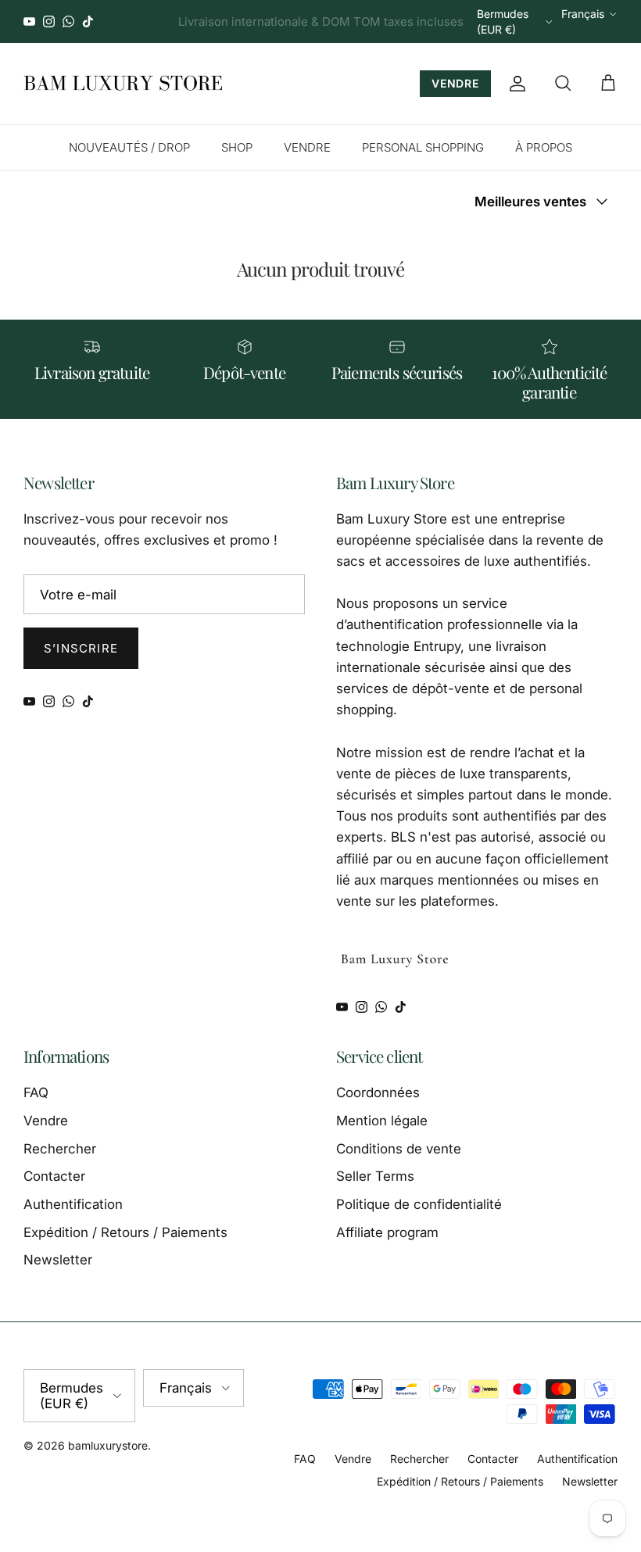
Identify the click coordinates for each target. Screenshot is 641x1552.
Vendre (45, 1120)
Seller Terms (375, 1176)
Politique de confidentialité (419, 1204)
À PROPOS (543, 147)
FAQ (35, 1092)
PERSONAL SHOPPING (423, 147)
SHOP (236, 147)
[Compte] (514, 83)
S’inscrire (81, 648)
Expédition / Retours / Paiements (125, 1232)
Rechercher (59, 1149)
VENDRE (455, 83)
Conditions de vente (398, 1149)
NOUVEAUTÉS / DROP (129, 147)
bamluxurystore (108, 1445)
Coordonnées (378, 1092)
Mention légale (382, 1120)
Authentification (73, 1204)
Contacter (54, 1176)
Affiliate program (387, 1232)
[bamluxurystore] (123, 84)
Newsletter (57, 1260)
